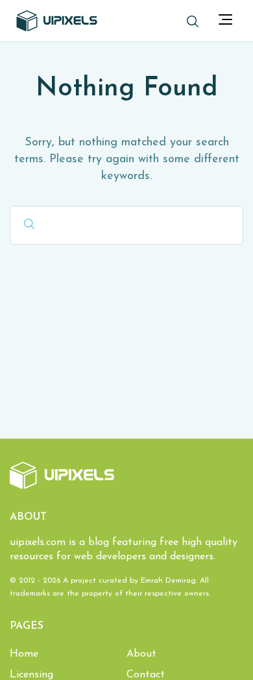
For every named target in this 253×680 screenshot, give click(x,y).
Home (24, 654)
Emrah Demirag (168, 581)
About (141, 654)
